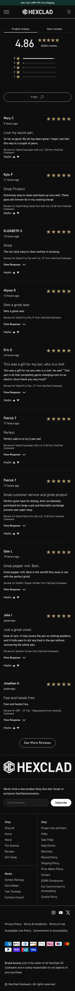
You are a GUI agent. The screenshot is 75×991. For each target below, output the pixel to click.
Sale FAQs (47, 840)
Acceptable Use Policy (18, 931)
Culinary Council (14, 897)
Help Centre (48, 845)
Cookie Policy (49, 897)
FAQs (44, 834)
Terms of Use (57, 924)
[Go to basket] (68, 12)
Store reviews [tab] (54, 29)
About (8, 840)
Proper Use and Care (53, 828)
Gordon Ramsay (14, 880)
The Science (12, 845)
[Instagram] (61, 912)
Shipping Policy (50, 863)
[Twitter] (68, 912)
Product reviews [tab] (20, 29)
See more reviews (37, 743)
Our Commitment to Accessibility (53, 889)
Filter (34, 97)
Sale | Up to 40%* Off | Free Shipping (37, 2)
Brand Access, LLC (16, 963)
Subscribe (61, 803)
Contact (45, 875)
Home (8, 834)
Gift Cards (11, 857)
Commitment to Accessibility (50, 931)
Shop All (10, 828)
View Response (12, 264)
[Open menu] (6, 12)
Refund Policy (49, 857)
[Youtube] (53, 912)
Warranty (46, 851)
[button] (37, 58)
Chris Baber (12, 886)
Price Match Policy (52, 869)
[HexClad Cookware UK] (37, 767)
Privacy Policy (13, 924)
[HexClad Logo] (38, 11)
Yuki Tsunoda (13, 891)
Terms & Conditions (35, 924)
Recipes (9, 851)
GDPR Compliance (52, 881)
